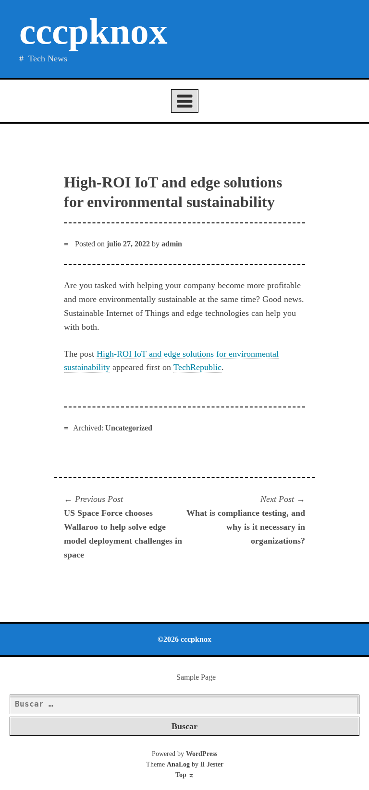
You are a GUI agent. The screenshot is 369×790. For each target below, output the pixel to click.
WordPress (201, 753)
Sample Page (196, 677)
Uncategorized (128, 428)
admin (171, 244)
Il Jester (211, 764)
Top (184, 774)
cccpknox (93, 31)
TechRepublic (197, 367)
